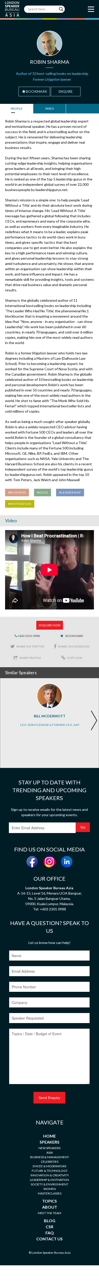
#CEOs (42, 492)
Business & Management (49, 1157)
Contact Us (49, 1238)
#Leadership (70, 492)
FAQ (49, 1232)
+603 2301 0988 (28, 636)
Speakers (49, 1142)
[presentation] (94, 720)
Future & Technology (50, 1171)
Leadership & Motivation (49, 1180)
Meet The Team (49, 1213)
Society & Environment (49, 1184)
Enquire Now (49, 625)
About (49, 1207)
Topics (49, 1201)
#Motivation (19, 504)
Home (49, 1135)
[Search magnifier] (61, 9)
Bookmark (36, 91)
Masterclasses (49, 1193)
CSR (49, 1226)
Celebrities (49, 1161)
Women (49, 1189)
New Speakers (49, 1148)
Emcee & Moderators (49, 1166)
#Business (17, 492)
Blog (49, 1220)
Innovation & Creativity (49, 1175)
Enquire (66, 91)
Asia (49, 1152)
